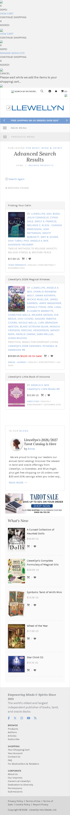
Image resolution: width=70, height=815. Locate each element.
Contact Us (14, 756)
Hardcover (33, 401)
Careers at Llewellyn (19, 781)
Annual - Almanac (17, 362)
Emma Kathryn (45, 295)
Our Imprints (15, 777)
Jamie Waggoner (50, 303)
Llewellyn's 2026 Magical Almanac (29, 279)
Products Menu (23, 136)
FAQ (10, 760)
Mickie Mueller (37, 299)
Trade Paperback (17, 265)
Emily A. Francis (45, 221)
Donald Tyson (36, 307)
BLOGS (24, 430)
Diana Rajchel (17, 338)
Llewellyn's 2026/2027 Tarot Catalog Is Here (41, 442)
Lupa (41, 322)
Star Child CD (35, 657)
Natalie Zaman (25, 334)
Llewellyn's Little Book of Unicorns (29, 376)
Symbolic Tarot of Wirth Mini (44, 592)
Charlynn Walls (19, 314)
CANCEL (5, 73)
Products (13, 728)
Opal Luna (54, 307)
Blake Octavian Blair (34, 326)
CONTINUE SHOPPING (13, 17)
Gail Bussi (53, 213)
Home (19, 165)
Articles (12, 735)
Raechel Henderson (35, 330)
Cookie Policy (22, 804)
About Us (13, 774)
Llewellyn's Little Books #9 (43, 389)
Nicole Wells (28, 322)
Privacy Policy (15, 801)
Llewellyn (38, 213)
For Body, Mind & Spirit (44, 148)
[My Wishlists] (56, 91)
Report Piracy (40, 804)
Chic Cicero (25, 318)
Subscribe (13, 739)
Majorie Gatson (42, 314)
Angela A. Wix (39, 240)
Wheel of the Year (37, 625)
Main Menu (19, 128)
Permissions (15, 788)
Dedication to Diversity (20, 784)
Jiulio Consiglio (38, 217)
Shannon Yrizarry (20, 244)
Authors (12, 732)
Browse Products (41, 165)
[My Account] (50, 91)
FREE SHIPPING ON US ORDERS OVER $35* (35, 120)
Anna (31, 448)
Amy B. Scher (49, 237)
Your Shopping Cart (19, 749)
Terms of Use (33, 801)
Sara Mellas (45, 334)
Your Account (15, 753)
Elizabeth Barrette (40, 310)
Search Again (16, 179)
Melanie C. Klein (38, 225)
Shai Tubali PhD (18, 240)
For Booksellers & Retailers (23, 763)
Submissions (15, 791)
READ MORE (16, 482)
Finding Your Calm (19, 205)
